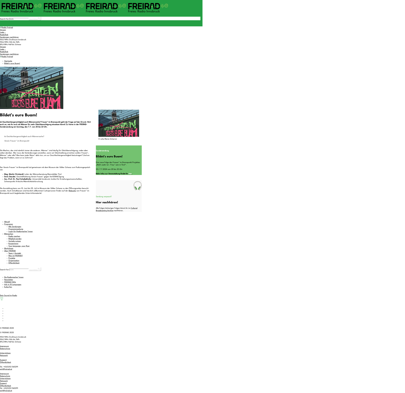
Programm (8, 224)
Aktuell (7, 222)
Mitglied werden (15, 239)
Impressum (4, 346)
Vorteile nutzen (14, 241)
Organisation (13, 261)
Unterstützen (5, 353)
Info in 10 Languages (12, 285)
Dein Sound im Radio (8, 295)
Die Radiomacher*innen (14, 277)
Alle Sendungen (14, 227)
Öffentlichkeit (13, 263)
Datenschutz (5, 349)
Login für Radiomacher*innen (20, 231)
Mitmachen (8, 234)
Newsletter (8, 280)
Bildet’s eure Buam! (12, 63)
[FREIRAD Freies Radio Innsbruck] (84, 13)
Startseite (8, 61)
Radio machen (14, 236)
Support (3, 360)
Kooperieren (13, 244)
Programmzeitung (15, 229)
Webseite (72, 191)
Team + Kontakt (14, 253)
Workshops (8, 248)
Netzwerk (4, 356)
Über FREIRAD (10, 251)
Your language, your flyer (19, 246)
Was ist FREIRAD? (15, 256)
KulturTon (8, 287)
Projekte (11, 258)
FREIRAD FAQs (10, 282)
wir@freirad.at (6, 369)
